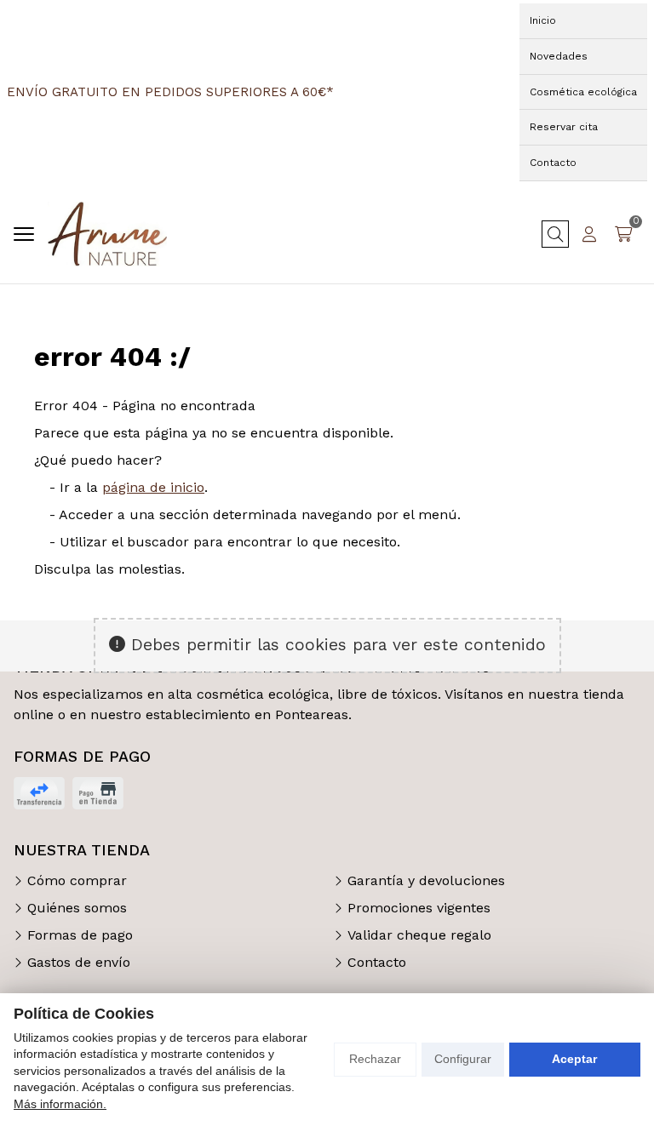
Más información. (60, 1104)
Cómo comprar (77, 880)
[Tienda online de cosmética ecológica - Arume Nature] (107, 234)
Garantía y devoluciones (426, 880)
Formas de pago (80, 935)
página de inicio (153, 487)
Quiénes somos (77, 908)
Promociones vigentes (418, 908)
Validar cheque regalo (419, 935)
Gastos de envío (78, 962)
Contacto (376, 962)
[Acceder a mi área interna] (589, 234)
